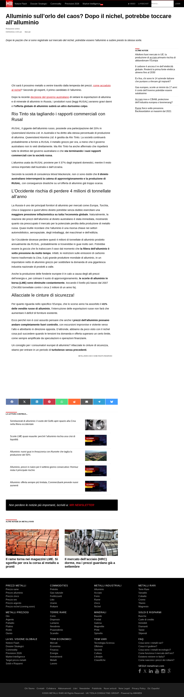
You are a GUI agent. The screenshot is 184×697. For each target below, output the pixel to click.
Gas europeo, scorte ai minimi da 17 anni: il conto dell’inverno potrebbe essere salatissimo (156, 90)
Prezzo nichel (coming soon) (20, 606)
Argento (10, 619)
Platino (9, 626)
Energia (54, 653)
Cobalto (142, 596)
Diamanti (143, 626)
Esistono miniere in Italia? (151, 656)
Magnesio (143, 606)
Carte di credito (146, 619)
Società (98, 650)
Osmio (9, 633)
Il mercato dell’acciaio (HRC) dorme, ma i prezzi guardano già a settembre (90, 562)
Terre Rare (143, 589)
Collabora (51, 688)
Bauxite (98, 616)
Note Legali (124, 688)
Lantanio (54, 623)
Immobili (142, 623)
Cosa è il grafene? (147, 646)
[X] (145, 672)
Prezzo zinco (12, 596)
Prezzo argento (13, 603)
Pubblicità (97, 688)
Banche (142, 616)
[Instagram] (163, 672)
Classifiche (100, 660)
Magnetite (99, 626)
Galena (98, 623)
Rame (97, 599)
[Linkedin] (151, 672)
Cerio (53, 616)
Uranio (53, 603)
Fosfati (97, 619)
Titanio (141, 603)
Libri (75, 688)
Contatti (40, 688)
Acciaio (98, 593)
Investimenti (56, 656)
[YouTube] (157, 672)
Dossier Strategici (38, 3)
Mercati (53, 643)
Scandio (54, 633)
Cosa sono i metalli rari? (150, 643)
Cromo (141, 599)
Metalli (53, 660)
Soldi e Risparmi (14, 663)
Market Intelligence (93, 3)
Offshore (98, 646)
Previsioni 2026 (72, 3)
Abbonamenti (64, 688)
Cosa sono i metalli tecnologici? (154, 650)
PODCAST (144, 4)
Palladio (10, 623)
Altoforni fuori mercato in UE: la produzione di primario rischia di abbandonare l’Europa (155, 57)
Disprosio (55, 619)
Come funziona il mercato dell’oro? (156, 653)
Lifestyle (98, 656)
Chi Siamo (30, 688)
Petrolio (54, 589)
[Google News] (169, 672)
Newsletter (84, 688)
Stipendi (142, 633)
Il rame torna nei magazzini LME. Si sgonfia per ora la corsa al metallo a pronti (32, 562)
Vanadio (142, 593)
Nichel (97, 606)
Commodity (55, 3)
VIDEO (132, 4)
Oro (7, 616)
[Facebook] (139, 672)
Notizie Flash (21, 3)
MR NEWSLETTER (81, 505)
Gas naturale (56, 593)
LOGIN (177, 4)
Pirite (96, 630)
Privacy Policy (139, 688)
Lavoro (53, 663)
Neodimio (55, 626)
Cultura (98, 653)
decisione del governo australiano (49, 97)
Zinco (97, 603)
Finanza (54, 650)
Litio (52, 599)
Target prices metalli (16, 660)
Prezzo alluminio (14, 593)
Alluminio (99, 589)
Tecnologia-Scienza (104, 643)
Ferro (97, 596)
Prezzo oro (11, 599)
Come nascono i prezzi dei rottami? (156, 660)
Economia (55, 646)
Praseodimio (56, 630)
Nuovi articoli (110, 688)
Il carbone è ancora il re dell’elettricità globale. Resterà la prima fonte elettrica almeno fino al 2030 (155, 69)
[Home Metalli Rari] (9, 6)
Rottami (54, 606)
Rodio (9, 630)
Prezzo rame (12, 589)
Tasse (141, 630)
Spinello (98, 633)
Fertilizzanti (56, 596)
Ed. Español (153, 688)
